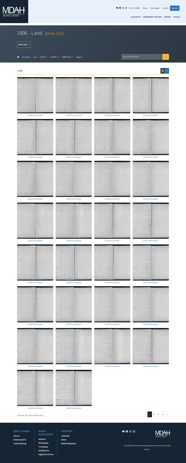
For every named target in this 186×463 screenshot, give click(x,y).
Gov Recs (26, 57)
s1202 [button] (42, 57)
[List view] (167, 71)
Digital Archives (46, 454)
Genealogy (155, 8)
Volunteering (20, 443)
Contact (165, 8)
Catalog (176, 17)
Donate (175, 8)
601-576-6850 (134, 8)
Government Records (152, 17)
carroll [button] (53, 57)
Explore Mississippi (43, 441)
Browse (167, 17)
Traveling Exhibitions (44, 448)
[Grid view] (162, 71)
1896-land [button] (66, 57)
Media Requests (68, 443)
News (145, 8)
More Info (23, 45)
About (17, 435)
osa (35, 57)
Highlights (136, 17)
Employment (20, 439)
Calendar (65, 435)
